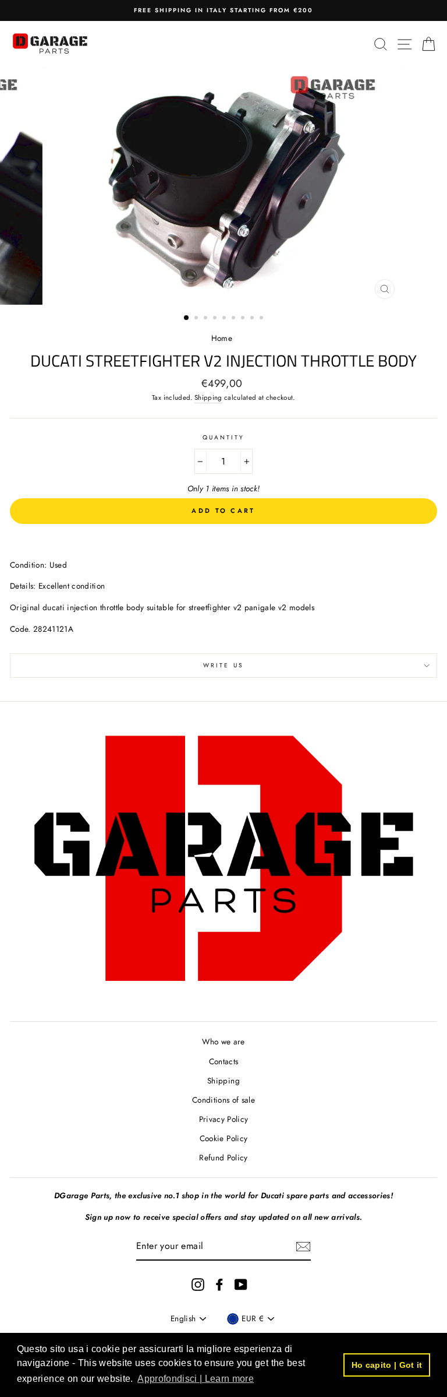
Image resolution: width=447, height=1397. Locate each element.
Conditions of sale (223, 1100)
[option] (223, 10)
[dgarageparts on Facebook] (219, 1285)
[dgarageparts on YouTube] (241, 1285)
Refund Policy (223, 1157)
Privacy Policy (224, 1119)
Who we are (223, 1041)
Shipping (208, 397)
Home (221, 338)
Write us (223, 665)
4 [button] (216, 319)
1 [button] (187, 318)
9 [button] (262, 319)
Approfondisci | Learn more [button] (195, 1379)
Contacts (224, 1061)
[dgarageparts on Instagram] (197, 1285)
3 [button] (207, 319)
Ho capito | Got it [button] (387, 1365)
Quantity (223, 437)
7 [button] (244, 319)
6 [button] (234, 319)
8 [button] (253, 319)
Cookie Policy (223, 1138)
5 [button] (225, 319)
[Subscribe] (303, 1247)
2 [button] (197, 319)
